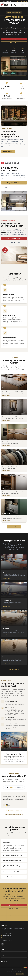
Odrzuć (6, 973)
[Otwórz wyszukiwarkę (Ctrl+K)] (22, 5)
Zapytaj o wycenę (7, 151)
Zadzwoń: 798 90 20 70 (14, 242)
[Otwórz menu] (25, 4)
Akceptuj (20, 973)
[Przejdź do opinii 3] (10, 810)
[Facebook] (2, 944)
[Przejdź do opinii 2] (8, 810)
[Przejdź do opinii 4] (11, 810)
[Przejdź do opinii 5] (12, 810)
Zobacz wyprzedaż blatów (13, 238)
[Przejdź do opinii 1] (6, 810)
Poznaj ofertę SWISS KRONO (10, 183)
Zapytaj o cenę (13, 39)
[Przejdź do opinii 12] (21, 810)
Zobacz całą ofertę (13, 526)
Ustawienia (13, 973)
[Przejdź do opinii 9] (17, 810)
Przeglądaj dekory (7, 187)
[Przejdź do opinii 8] (16, 810)
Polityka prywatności (16, 971)
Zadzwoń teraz (15, 905)
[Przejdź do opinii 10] (18, 810)
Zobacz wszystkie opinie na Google (13, 814)
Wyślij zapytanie (13, 908)
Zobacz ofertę (14, 43)
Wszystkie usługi (13, 669)
